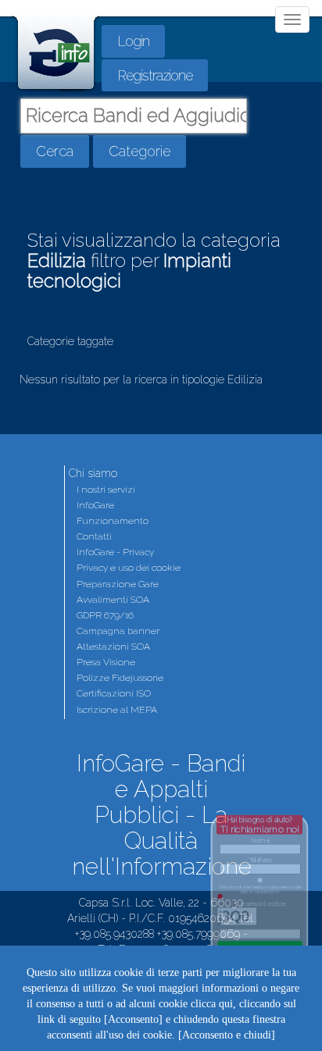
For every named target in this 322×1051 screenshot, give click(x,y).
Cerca (54, 151)
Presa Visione (106, 662)
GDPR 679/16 (105, 615)
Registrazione (154, 75)
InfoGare (95, 505)
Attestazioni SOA (113, 646)
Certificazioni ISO (114, 693)
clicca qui (212, 1004)
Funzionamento (112, 520)
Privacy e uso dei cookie (129, 567)
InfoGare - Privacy (115, 552)
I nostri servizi (106, 489)
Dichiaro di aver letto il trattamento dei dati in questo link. (260, 890)
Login (133, 41)
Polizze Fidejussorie (120, 677)
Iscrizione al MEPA (117, 709)
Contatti (94, 536)
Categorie (139, 151)
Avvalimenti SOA (113, 599)
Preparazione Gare (118, 584)
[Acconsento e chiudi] (226, 1035)
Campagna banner (118, 630)
